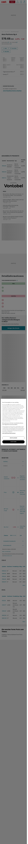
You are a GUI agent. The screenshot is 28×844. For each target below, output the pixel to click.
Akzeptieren (13, 441)
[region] (13, 422)
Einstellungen (13, 437)
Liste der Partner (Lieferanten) (9, 433)
